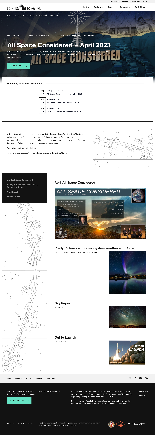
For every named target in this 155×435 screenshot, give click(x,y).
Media (21, 423)
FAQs (30, 423)
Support (124, 7)
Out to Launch (13, 196)
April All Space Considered (20, 180)
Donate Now (114, 1)
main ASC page (61, 153)
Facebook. (53, 143)
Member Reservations (131, 1)
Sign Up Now (17, 400)
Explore (97, 7)
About (110, 7)
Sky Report (12, 192)
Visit (85, 7)
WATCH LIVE (16, 66)
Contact (11, 423)
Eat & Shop (139, 7)
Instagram (40, 143)
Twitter (31, 143)
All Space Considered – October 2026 (63, 102)
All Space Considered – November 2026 (64, 111)
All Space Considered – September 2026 (64, 94)
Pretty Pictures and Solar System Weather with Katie (22, 185)
